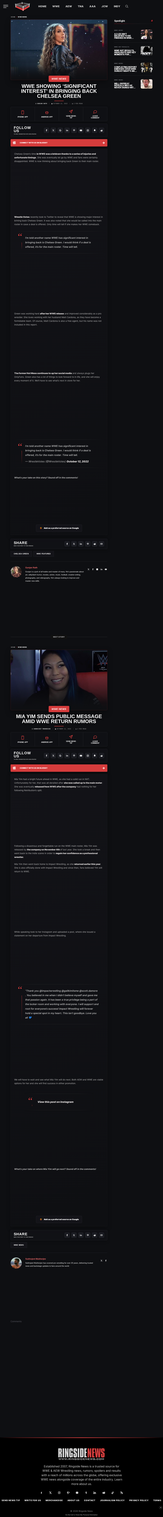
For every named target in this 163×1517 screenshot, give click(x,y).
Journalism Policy (112, 1500)
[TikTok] (112, 1492)
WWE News (22, 17)
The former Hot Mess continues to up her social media (43, 373)
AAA (92, 6)
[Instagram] (87, 130)
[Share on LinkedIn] (81, 544)
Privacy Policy (139, 1500)
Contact (89, 1500)
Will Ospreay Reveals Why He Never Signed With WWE (124, 86)
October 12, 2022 (78, 461)
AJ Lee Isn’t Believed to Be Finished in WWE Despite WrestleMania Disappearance (123, 36)
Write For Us (32, 1500)
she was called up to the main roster (83, 783)
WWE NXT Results (121, 47)
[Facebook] (46, 130)
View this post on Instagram (55, 1101)
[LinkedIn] (67, 130)
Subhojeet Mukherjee (42, 729)
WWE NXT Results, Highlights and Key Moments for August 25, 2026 (125, 53)
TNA (81, 6)
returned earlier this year (87, 864)
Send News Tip (11, 1500)
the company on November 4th (43, 849)
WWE (56, 6)
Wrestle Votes (22, 217)
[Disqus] (59, 1364)
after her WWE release (52, 313)
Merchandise (54, 1500)
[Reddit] (101, 130)
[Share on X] (74, 544)
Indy (117, 6)
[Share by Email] (101, 544)
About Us (73, 1500)
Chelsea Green (21, 554)
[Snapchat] (94, 130)
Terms (157, 1500)
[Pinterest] (74, 130)
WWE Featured (44, 554)
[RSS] (121, 1492)
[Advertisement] (33, 351)
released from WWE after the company (55, 786)
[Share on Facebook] (67, 544)
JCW (104, 6)
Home (42, 6)
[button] (126, 6)
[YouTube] (81, 130)
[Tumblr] (86, 1492)
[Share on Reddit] (94, 544)
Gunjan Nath (42, 104)
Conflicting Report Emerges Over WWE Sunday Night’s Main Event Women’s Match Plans (125, 69)
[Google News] (60, 130)
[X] (53, 130)
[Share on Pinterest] (87, 544)
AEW (68, 6)
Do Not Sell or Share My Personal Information (81, 1515)
